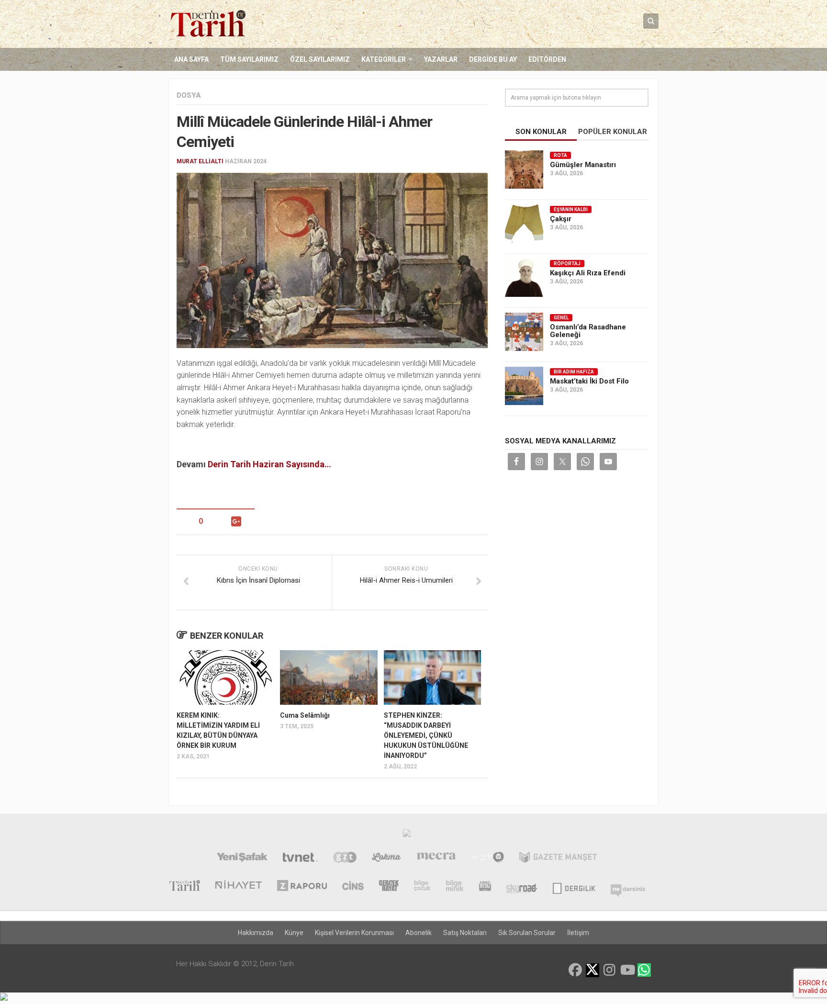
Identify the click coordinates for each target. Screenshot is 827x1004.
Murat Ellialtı (200, 161)
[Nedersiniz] (628, 887)
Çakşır (560, 218)
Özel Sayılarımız (320, 59)
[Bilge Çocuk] (422, 886)
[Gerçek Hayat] (389, 886)
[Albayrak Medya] (407, 835)
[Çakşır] (524, 223)
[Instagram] (609, 970)
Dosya (189, 95)
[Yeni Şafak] (242, 858)
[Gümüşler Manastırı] (524, 169)
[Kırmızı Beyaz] (485, 886)
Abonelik (418, 932)
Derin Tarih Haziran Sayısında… (269, 464)
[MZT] (487, 858)
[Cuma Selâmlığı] (328, 677)
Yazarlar (441, 59)
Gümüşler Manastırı (583, 164)
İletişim (578, 932)
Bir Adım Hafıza (574, 371)
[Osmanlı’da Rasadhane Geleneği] (524, 332)
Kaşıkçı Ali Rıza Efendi (588, 273)
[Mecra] (436, 858)
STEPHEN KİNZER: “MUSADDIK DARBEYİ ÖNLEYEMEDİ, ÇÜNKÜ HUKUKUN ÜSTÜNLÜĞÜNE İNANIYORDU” (426, 735)
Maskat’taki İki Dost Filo (589, 381)
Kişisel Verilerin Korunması (354, 932)
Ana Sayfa (191, 59)
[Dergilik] (574, 887)
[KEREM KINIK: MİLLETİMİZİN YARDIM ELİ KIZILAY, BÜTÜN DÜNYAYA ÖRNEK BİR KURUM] (225, 677)
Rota (560, 155)
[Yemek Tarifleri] (386, 858)
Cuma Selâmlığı (305, 715)
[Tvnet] (300, 858)
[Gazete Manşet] (558, 858)
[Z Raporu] (302, 886)
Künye (294, 932)
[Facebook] (575, 970)
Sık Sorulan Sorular (527, 932)
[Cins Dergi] (353, 886)
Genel (561, 317)
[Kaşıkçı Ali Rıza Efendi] (524, 278)
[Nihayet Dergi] (238, 886)
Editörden (547, 59)
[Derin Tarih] (184, 886)
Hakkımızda (255, 932)
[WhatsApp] (644, 970)
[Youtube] (627, 970)
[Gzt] (345, 858)
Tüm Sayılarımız (249, 59)
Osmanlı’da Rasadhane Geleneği (588, 331)
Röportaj (567, 263)
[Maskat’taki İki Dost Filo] (524, 386)
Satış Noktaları (465, 932)
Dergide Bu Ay (493, 59)
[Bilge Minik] (455, 886)
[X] (592, 971)
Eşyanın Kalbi (571, 209)
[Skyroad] (521, 887)
